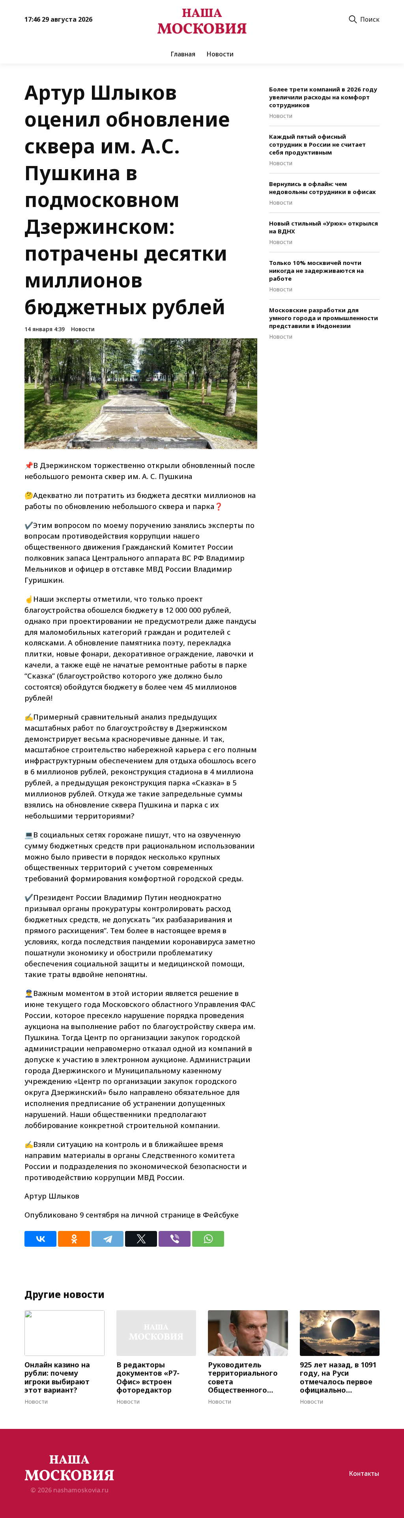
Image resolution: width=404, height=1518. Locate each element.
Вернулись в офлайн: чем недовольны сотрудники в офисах (322, 188)
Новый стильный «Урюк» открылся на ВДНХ (323, 227)
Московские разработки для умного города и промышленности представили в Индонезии (323, 318)
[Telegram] (107, 1239)
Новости (220, 54)
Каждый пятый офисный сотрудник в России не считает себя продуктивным (317, 144)
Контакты (364, 1473)
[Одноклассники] (74, 1239)
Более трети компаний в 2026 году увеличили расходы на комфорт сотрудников (323, 97)
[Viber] (175, 1239)
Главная (182, 54)
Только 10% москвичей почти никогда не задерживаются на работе (316, 270)
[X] (141, 1239)
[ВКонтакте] (40, 1239)
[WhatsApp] (208, 1239)
